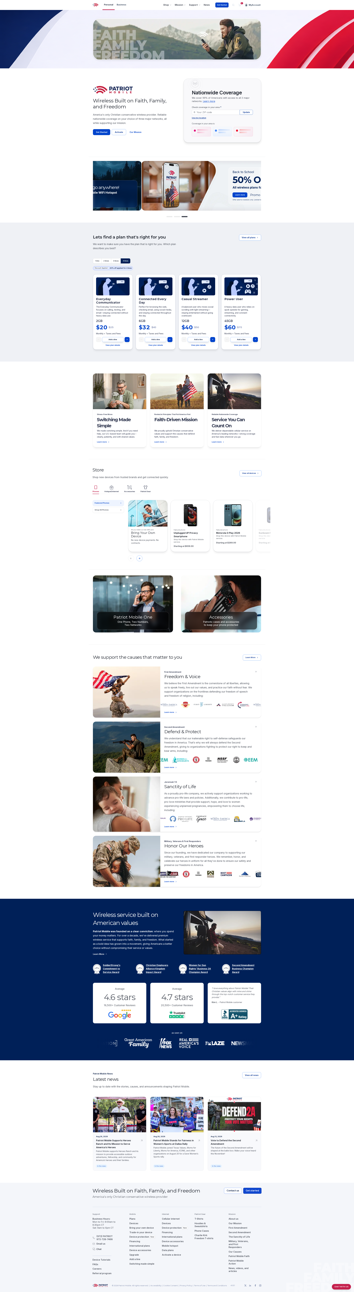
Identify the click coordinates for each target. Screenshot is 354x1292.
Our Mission (135, 132)
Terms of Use (199, 1285)
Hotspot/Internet (111, 491)
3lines (116, 261)
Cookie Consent (170, 1285)
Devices (133, 1223)
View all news (251, 1075)
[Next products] (139, 558)
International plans (139, 1245)
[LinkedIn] (250, 1285)
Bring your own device (141, 1227)
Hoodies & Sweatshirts (201, 1225)
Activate (119, 132)
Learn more (209, 101)
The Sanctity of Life (239, 1236)
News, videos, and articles (238, 1270)
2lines (106, 261)
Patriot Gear (145, 491)
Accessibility (155, 1285)
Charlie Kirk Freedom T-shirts (204, 1237)
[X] (245, 1285)
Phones (96, 491)
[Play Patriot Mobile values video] (222, 932)
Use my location (199, 118)
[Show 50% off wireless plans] (169, 217)
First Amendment (238, 1227)
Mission (179, 4)
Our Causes (235, 1251)
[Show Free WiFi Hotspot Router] (177, 217)
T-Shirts (199, 1218)
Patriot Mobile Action (236, 1262)
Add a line (113, 339)
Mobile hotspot (170, 1245)
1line (97, 261)
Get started (252, 1190)
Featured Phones (102, 503)
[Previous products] (131, 558)
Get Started (222, 5)
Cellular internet (171, 1218)
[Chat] (108, 1249)
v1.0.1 (233, 1285)
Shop (166, 4)
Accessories (129, 491)
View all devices (249, 473)
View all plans (248, 237)
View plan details (113, 345)
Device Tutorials (101, 1259)
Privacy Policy (186, 1285)
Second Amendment (240, 1232)
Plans (132, 1218)
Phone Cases (202, 1230)
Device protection (141, 1236)
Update (246, 112)
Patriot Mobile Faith (239, 1256)
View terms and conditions (229, 200)
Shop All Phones (102, 510)
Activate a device (171, 1254)
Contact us (233, 1190)
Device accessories (140, 1250)
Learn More (250, 657)
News (207, 4)
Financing (134, 1241)
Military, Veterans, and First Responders (238, 1244)
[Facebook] (255, 1285)
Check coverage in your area (206, 107)
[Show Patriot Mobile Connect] (185, 217)
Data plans (168, 1250)
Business (121, 4)
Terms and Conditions (217, 1285)
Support (193, 4)
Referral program (102, 1273)
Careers (97, 1268)
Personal (108, 4)
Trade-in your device (140, 1232)
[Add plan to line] (127, 339)
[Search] (233, 5)
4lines (125, 261)
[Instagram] (260, 1285)
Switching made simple (141, 1263)
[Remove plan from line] (98, 339)
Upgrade (134, 1254)
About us (233, 1218)
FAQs (95, 1264)
